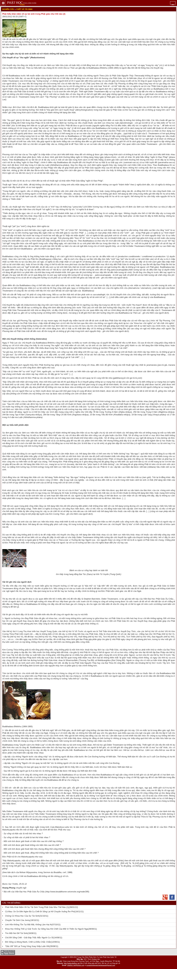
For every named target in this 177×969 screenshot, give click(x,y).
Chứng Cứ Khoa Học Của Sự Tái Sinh (22, 916)
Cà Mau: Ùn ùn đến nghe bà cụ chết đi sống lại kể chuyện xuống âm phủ (40, 911)
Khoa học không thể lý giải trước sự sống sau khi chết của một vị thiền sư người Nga (46, 929)
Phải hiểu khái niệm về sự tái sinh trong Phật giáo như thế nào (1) (37, 907)
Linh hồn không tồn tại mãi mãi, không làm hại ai (28, 924)
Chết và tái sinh (24, 9)
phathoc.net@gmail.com (75, 965)
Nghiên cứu (8, 9)
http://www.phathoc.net (72, 963)
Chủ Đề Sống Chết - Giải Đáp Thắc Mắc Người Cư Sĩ (29, 937)
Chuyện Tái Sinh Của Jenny (17, 920)
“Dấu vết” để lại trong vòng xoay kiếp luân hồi (27, 946)
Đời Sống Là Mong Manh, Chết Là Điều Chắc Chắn (28, 942)
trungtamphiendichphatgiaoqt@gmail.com (100, 965)
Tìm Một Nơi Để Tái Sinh (16, 933)
